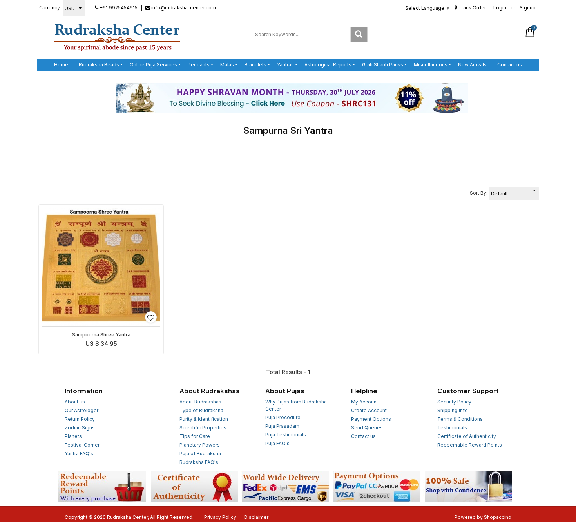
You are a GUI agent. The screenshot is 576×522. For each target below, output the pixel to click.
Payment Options (371, 419)
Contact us (509, 65)
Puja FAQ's (277, 443)
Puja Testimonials (285, 435)
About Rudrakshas (200, 402)
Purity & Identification (203, 419)
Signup (528, 8)
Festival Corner (82, 445)
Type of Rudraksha (201, 410)
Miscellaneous (430, 65)
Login (499, 8)
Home (61, 65)
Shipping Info (452, 410)
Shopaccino (497, 517)
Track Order (471, 8)
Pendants (199, 65)
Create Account (369, 410)
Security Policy (454, 402)
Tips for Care (194, 436)
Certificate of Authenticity (466, 436)
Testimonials (452, 428)
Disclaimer (256, 517)
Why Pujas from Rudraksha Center (296, 405)
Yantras (285, 65)
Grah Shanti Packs (382, 65)
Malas (227, 65)
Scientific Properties (202, 428)
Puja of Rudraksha (200, 453)
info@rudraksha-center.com (183, 8)
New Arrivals (472, 65)
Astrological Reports (327, 65)
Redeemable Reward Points (469, 445)
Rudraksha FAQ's (198, 462)
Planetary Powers (199, 445)
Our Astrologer (81, 410)
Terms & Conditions (460, 419)
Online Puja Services (153, 65)
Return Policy (80, 419)
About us (75, 402)
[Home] (117, 37)
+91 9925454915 (118, 8)
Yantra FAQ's (79, 453)
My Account (364, 402)
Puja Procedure (283, 417)
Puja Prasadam (282, 426)
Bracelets (255, 65)
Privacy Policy (220, 517)
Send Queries (367, 428)
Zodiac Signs (80, 428)
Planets (73, 436)
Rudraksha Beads (99, 65)
